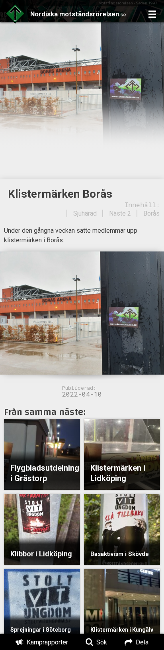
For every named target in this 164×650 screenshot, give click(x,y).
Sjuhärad (85, 213)
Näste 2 (120, 213)
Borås (151, 213)
